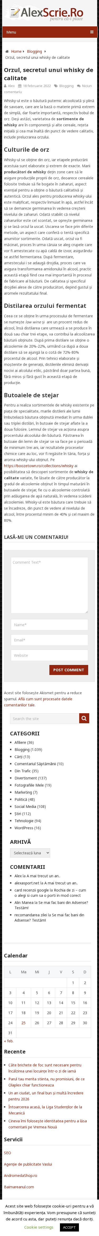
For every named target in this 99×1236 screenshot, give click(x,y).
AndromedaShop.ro (20, 1175)
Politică (21, 799)
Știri (18, 813)
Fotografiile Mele (29, 785)
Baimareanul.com (19, 1186)
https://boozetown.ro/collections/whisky (38, 465)
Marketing (23, 792)
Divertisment (26, 777)
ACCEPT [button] (69, 1227)
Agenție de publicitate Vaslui (28, 1164)
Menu (11, 32)
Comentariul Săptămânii (35, 763)
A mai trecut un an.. (43, 875)
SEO (7, 1152)
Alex (11, 85)
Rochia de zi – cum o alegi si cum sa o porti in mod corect (50, 893)
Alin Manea (24, 902)
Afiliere (20, 742)
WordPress (24, 827)
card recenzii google (32, 890)
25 (23, 1022)
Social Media (25, 806)
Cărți (18, 756)
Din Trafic (23, 770)
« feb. (8, 1040)
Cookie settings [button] (38, 1227)
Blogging (66, 85)
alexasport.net (27, 882)
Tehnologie (24, 820)
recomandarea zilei (31, 914)
